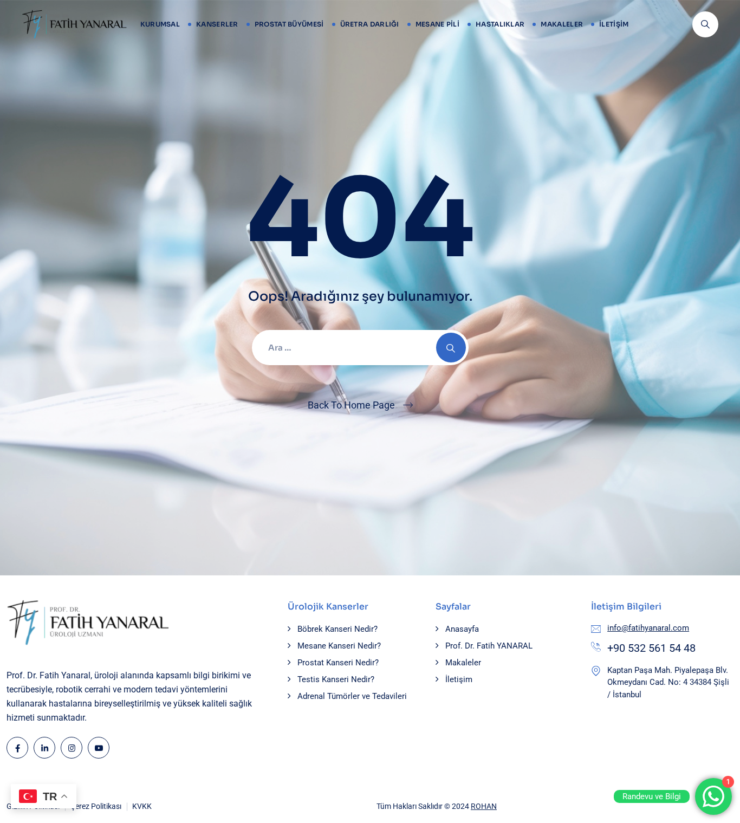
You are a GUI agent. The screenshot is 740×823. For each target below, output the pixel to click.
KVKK (142, 806)
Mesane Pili (437, 24)
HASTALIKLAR (500, 24)
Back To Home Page (351, 405)
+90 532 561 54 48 (651, 647)
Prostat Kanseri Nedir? (338, 663)
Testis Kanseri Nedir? (335, 679)
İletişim (458, 679)
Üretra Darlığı (369, 24)
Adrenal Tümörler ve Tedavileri (352, 696)
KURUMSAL (160, 24)
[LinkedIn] (44, 748)
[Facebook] (17, 748)
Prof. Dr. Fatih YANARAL (489, 646)
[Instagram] (71, 748)
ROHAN (484, 806)
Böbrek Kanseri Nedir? (337, 629)
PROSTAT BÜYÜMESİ (289, 24)
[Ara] (705, 24)
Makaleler (562, 24)
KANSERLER (217, 24)
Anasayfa (462, 629)
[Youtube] (98, 748)
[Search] (451, 347)
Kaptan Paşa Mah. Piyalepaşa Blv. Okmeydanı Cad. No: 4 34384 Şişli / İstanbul (668, 682)
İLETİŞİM (613, 24)
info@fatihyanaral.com (648, 628)
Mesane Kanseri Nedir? (339, 646)
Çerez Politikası (95, 806)
